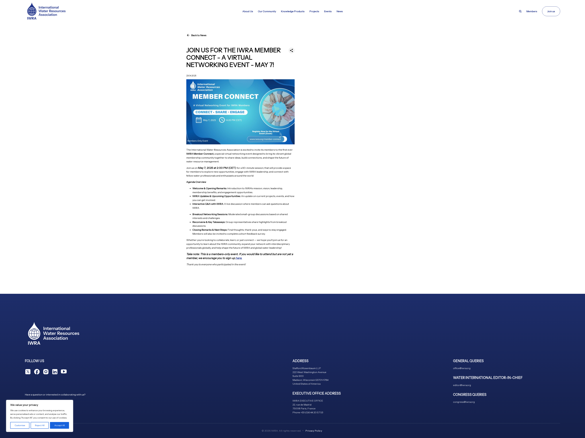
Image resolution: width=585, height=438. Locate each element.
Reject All (39, 425)
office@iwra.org (461, 368)
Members (531, 11)
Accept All (59, 425)
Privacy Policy (313, 430)
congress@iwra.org (464, 401)
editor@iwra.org (462, 385)
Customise (20, 425)
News (340, 11)
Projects (314, 11)
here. (238, 258)
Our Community (267, 11)
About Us (247, 11)
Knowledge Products (293, 11)
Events (328, 11)
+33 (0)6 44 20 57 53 (312, 412)
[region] (39, 416)
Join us (551, 11)
